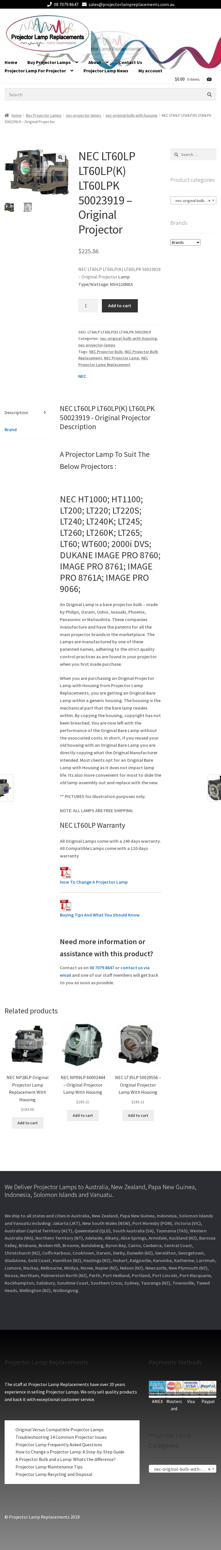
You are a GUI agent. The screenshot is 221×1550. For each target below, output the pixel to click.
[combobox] (193, 200)
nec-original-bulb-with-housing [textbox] (194, 200)
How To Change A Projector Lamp (94, 882)
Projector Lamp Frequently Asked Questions (59, 1444)
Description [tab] (16, 412)
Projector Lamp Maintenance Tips (49, 1467)
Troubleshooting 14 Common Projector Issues (61, 1437)
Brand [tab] (11, 429)
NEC (82, 376)
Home (11, 62)
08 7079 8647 (66, 4)
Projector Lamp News (105, 70)
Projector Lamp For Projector (35, 70)
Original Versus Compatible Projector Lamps (60, 1429)
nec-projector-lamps (83, 115)
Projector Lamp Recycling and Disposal (54, 1474)
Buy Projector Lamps (49, 62)
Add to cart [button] (28, 1122)
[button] (60, 157)
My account (150, 70)
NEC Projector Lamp (121, 358)
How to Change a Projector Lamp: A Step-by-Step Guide (70, 1452)
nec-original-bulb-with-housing (131, 115)
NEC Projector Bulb (106, 351)
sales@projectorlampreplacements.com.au (131, 4)
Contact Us (130, 62)
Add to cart (119, 305)
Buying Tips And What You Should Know (100, 915)
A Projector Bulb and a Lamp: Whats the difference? (66, 1459)
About (94, 62)
